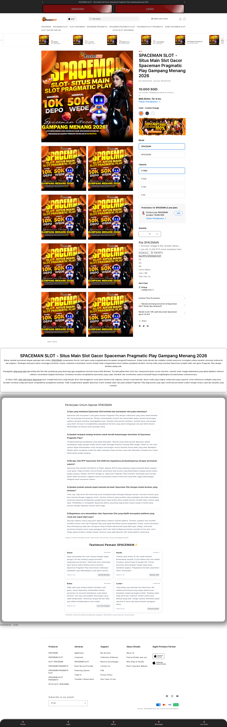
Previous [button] (42, 2)
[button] (46, 27)
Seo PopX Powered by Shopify (168, 708)
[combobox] (114, 19)
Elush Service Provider (83, 666)
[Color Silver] (153, 113)
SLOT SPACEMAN (77, 27)
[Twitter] (144, 326)
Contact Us (105, 666)
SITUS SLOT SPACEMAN (123, 30)
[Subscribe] (84, 703)
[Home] (49, 19)
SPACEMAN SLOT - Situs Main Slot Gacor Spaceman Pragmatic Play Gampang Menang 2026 (113, 2)
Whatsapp (159, 724)
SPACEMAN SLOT (60, 27)
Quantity (142, 228)
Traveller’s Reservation (84, 679)
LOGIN (149, 9)
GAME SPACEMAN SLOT (175, 27)
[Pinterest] (148, 326)
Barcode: (157, 81)
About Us (130, 653)
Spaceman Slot (19, 371)
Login (68, 724)
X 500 (143, 179)
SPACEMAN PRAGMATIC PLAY (122, 27)
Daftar (113, 724)
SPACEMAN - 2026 (9, 625)
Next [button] (184, 2)
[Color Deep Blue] (147, 113)
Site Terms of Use (108, 679)
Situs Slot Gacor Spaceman (30, 380)
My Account (105, 653)
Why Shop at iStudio (135, 662)
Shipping (152, 92)
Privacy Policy (106, 675)
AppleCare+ (79, 653)
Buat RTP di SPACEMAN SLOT (150, 256)
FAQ (102, 670)
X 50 (143, 195)
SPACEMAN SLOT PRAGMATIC (150, 27)
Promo (23, 724)
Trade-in (78, 675)
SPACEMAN (46, 27)
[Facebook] (140, 326)
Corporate (78, 657)
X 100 (143, 187)
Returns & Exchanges (109, 662)
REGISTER (77, 9)
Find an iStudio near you (137, 657)
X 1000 (144, 171)
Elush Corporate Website (137, 666)
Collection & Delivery (109, 657)
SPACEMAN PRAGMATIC (97, 27)
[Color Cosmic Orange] (141, 113)
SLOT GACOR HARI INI (51, 30)
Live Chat (204, 724)
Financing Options (82, 670)
